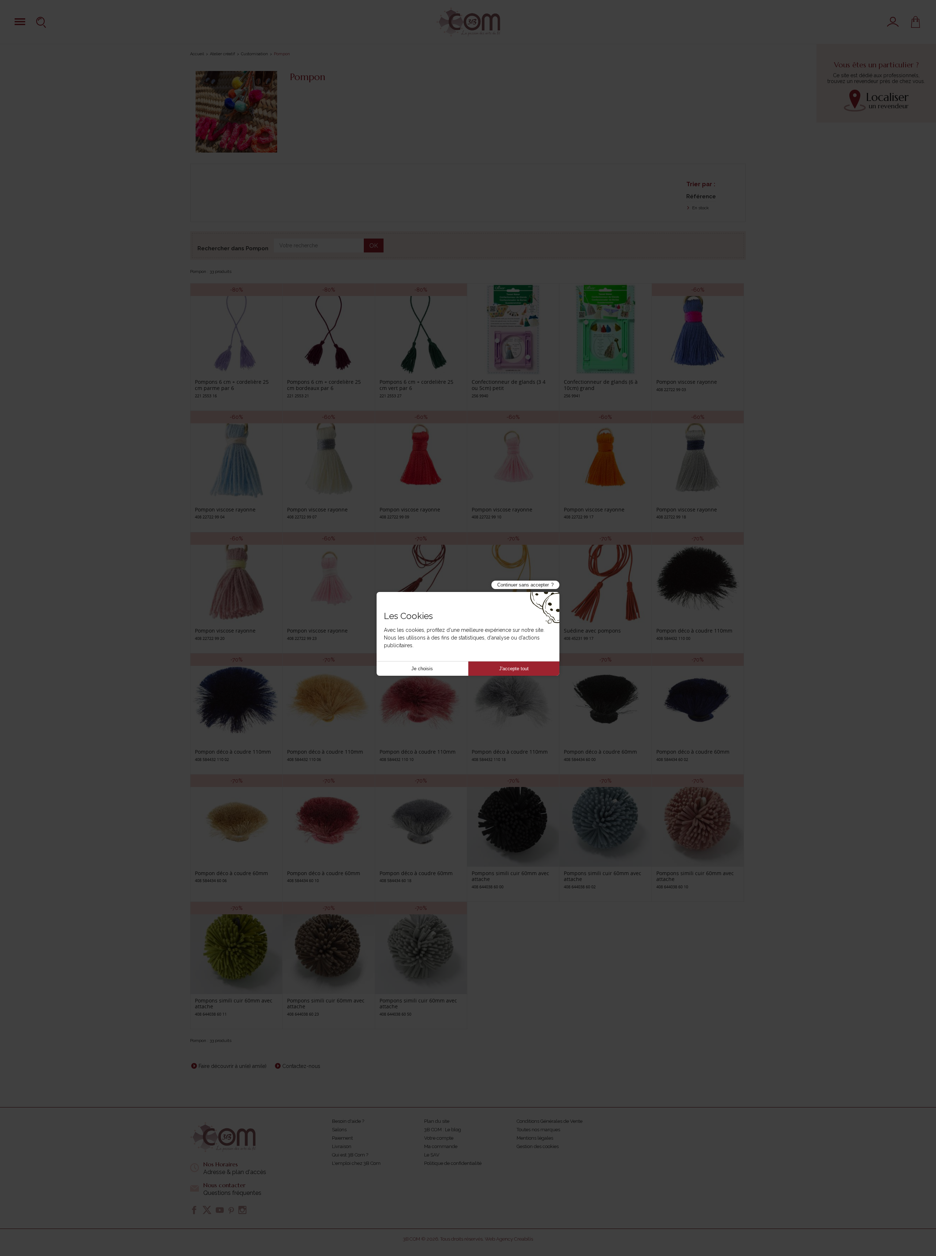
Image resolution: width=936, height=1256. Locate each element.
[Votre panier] (915, 22)
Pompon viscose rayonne (686, 381)
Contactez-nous (301, 1066)
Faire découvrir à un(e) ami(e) (233, 1066)
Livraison (341, 1146)
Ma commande (440, 1146)
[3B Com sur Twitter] (207, 1210)
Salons (339, 1129)
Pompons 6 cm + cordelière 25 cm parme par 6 (232, 384)
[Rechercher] (42, 22)
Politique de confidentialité (453, 1163)
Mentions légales (535, 1138)
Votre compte (438, 1138)
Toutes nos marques (538, 1129)
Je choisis (422, 668)
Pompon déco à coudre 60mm (600, 751)
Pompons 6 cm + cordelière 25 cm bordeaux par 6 (324, 384)
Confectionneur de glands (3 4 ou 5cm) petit (509, 384)
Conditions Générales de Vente (549, 1121)
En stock (700, 207)
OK (373, 245)
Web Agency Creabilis (509, 1239)
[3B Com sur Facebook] (194, 1210)
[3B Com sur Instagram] (242, 1210)
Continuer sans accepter (523, 585)
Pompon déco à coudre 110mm (694, 630)
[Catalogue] (20, 22)
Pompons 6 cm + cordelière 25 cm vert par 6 (416, 384)
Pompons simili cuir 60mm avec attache (510, 876)
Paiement (342, 1138)
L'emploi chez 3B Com (356, 1163)
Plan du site (436, 1121)
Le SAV (431, 1154)
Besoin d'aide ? (348, 1121)
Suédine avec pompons (592, 630)
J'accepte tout (514, 668)
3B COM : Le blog (442, 1129)
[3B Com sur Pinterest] (231, 1210)
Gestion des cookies (538, 1146)
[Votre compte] (893, 22)
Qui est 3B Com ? (350, 1154)
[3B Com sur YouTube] (220, 1210)
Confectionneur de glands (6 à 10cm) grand (601, 384)
